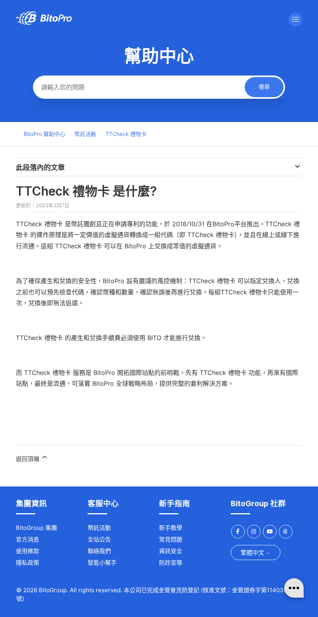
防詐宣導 (170, 562)
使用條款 (27, 551)
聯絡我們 (99, 551)
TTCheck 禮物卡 (126, 134)
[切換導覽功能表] (295, 19)
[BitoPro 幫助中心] (44, 22)
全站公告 (99, 539)
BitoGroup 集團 (36, 527)
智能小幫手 (102, 562)
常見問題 (170, 539)
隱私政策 (27, 562)
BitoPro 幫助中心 (44, 134)
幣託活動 (85, 134)
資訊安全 (170, 551)
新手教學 (170, 527)
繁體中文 (253, 552)
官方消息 (27, 539)
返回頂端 (28, 458)
